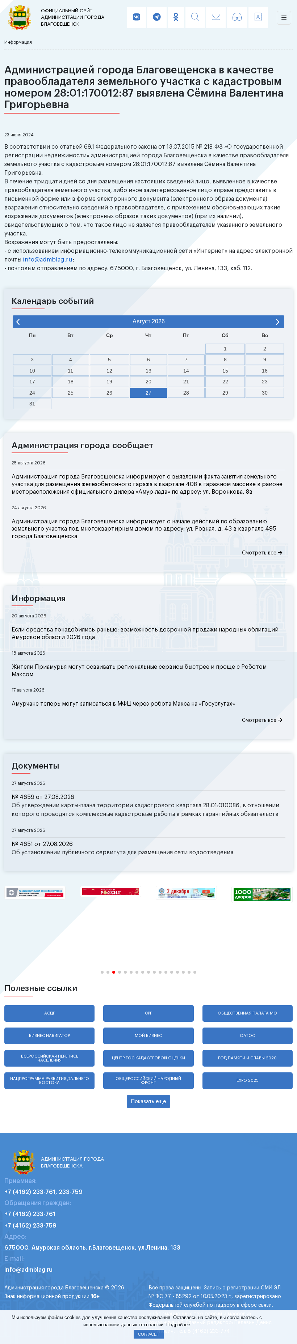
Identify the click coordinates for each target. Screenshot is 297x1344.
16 (265, 371)
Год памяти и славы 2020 (247, 1058)
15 (225, 371)
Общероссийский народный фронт (148, 1081)
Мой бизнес (148, 1036)
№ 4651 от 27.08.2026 (42, 844)
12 (109, 371)
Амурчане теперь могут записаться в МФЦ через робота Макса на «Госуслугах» (123, 704)
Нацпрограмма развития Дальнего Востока (49, 1081)
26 (109, 393)
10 (32, 371)
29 (225, 393)
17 (32, 381)
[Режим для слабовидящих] (237, 17)
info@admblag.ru (47, 260)
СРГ (148, 1013)
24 (32, 393)
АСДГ (49, 1013)
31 (32, 404)
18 (71, 381)
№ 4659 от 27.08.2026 (43, 797)
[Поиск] (195, 17)
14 (186, 371)
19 (109, 381)
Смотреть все (260, 553)
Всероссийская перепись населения (49, 1058)
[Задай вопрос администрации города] (216, 17)
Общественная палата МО (247, 1013)
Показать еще (148, 1101)
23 (265, 381)
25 (71, 393)
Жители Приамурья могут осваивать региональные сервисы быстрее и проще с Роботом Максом (139, 670)
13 (148, 371)
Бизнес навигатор (49, 1036)
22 (225, 381)
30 (265, 393)
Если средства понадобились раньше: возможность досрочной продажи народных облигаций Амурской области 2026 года (145, 633)
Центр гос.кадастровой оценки (148, 1058)
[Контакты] (258, 17)
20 (148, 381)
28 (186, 393)
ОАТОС (247, 1036)
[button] (102, 972)
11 (70, 371)
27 (148, 393)
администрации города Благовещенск (72, 17)
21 (186, 381)
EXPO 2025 (248, 1081)
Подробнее (178, 1324)
